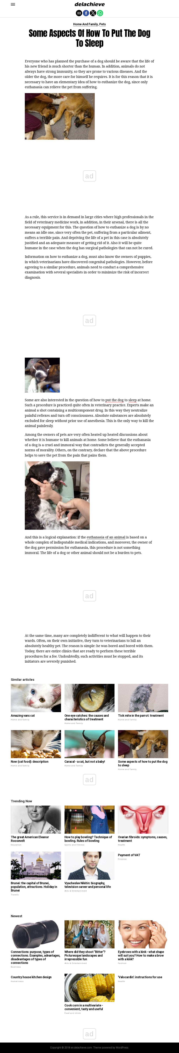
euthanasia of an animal (106, 537)
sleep (132, 400)
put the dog (114, 400)
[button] (13, 4)
